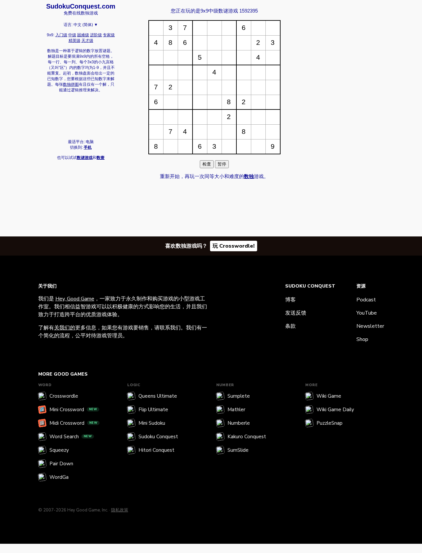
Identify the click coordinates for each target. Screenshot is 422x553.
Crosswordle (63, 396)
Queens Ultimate (157, 396)
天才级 (87, 40)
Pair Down (61, 463)
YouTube (366, 313)
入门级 (61, 35)
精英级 (74, 40)
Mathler (236, 409)
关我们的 (64, 327)
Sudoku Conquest (158, 436)
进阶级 (96, 35)
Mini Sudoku (151, 423)
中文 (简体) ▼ (86, 24)
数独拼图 (71, 84)
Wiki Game (328, 396)
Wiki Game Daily (335, 409)
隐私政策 (119, 510)
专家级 (109, 35)
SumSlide (238, 450)
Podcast (366, 299)
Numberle (238, 423)
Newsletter (370, 326)
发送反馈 (295, 313)
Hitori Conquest (156, 450)
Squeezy (59, 450)
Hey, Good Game (74, 298)
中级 (72, 35)
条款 (290, 326)
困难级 (83, 35)
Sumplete (238, 396)
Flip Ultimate (153, 409)
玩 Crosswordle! (234, 246)
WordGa (59, 477)
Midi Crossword (73, 423)
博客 (290, 299)
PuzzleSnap (329, 423)
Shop (362, 339)
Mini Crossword (73, 409)
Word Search (70, 436)
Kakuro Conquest (246, 436)
